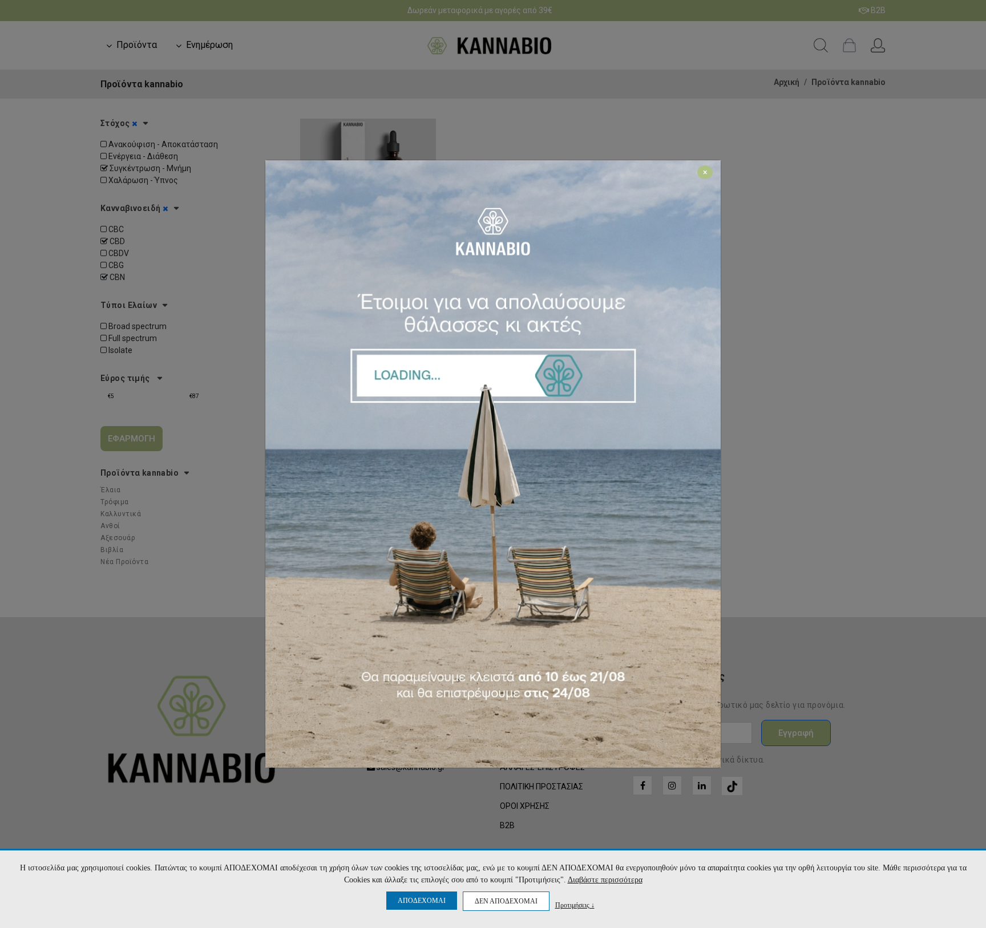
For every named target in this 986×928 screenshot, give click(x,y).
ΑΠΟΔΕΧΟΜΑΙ (422, 901)
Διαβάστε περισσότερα (605, 880)
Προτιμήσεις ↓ (575, 905)
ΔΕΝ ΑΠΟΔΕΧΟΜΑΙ (506, 901)
